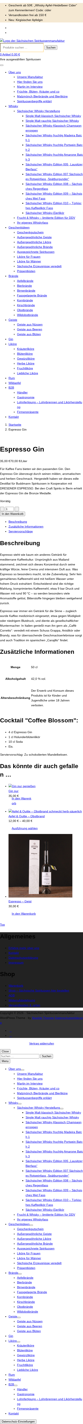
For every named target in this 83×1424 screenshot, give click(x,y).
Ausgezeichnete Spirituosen (35, 251)
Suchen (51, 47)
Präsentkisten (26, 271)
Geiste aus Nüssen (30, 324)
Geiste (13, 319)
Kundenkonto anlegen (23, 32)
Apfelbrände (25, 281)
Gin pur (14, 791)
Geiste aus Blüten (29, 334)
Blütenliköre (25, 353)
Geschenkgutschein (30, 232)
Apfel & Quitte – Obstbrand (27, 816)
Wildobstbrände (27, 315)
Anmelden (15, 27)
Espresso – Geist (20, 901)
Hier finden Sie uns (30, 81)
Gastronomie (25, 397)
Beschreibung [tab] (18, 521)
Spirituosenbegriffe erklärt (34, 101)
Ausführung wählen (25, 828)
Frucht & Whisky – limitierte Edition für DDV (46, 217)
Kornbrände (25, 300)
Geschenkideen (19, 227)
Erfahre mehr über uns (24, 948)
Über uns (15, 72)
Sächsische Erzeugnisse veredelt (39, 266)
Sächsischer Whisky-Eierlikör (45, 213)
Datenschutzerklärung (23, 957)
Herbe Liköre (25, 363)
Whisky (13, 106)
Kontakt (14, 416)
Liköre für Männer (29, 261)
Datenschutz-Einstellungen (18, 1421)
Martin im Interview (30, 86)
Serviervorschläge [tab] (21, 531)
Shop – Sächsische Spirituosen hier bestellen (39, 990)
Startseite (15, 424)
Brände (13, 276)
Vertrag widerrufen (41, 1043)
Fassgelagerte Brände (32, 295)
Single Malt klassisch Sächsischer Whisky (53, 116)
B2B (11, 387)
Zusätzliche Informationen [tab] (26, 526)
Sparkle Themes (43, 1018)
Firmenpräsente (28, 412)
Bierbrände (24, 285)
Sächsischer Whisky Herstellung (38, 111)
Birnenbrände (26, 290)
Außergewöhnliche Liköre (34, 242)
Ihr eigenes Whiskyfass (32, 222)
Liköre (13, 344)
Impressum (16, 962)
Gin (11, 339)
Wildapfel (15, 383)
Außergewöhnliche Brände (35, 247)
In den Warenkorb (12, 513)
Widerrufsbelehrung (22, 1000)
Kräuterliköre (25, 348)
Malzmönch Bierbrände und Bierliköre (42, 96)
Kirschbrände (26, 305)
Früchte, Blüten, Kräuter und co (38, 91)
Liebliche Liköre (27, 373)
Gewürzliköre (26, 358)
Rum (12, 378)
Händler (22, 392)
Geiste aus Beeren (29, 329)
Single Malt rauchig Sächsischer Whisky (52, 120)
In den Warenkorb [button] (21, 801)
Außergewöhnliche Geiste (34, 237)
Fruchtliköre (25, 368)
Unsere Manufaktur (30, 77)
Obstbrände (25, 310)
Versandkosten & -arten (24, 1005)
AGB (12, 995)
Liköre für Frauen (28, 256)
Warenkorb (16, 985)
